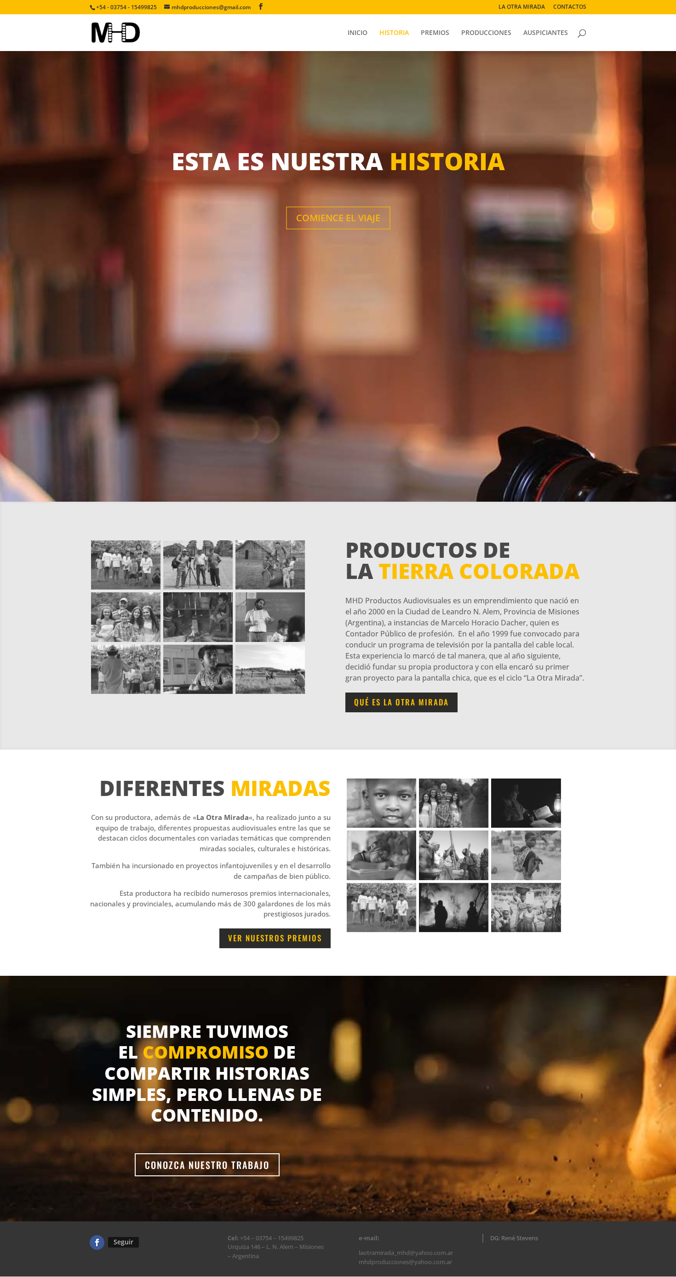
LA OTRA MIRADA (521, 7)
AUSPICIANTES (545, 33)
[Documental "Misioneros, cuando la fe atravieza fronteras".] (381, 825)
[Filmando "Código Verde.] (453, 825)
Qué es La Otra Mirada (401, 702)
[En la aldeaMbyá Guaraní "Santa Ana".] (125, 691)
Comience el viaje (338, 218)
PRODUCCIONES (486, 33)
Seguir (123, 1241)
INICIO (357, 33)
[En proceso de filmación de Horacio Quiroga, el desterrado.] (198, 587)
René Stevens (519, 1238)
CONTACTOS (569, 7)
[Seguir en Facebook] (97, 1242)
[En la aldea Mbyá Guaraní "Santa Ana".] (125, 587)
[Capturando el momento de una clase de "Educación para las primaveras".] (270, 639)
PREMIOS (435, 33)
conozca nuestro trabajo (207, 1165)
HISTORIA (394, 33)
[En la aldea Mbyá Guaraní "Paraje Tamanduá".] (270, 587)
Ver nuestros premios (275, 938)
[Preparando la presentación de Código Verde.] (125, 639)
